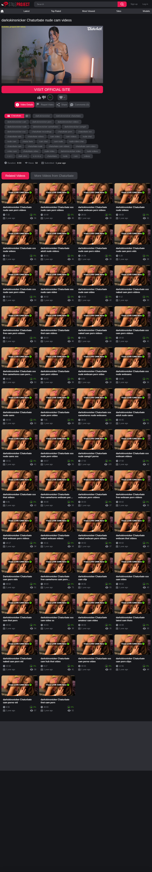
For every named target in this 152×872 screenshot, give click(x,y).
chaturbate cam (14, 146)
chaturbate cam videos (59, 146)
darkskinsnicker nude (17, 127)
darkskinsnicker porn (42, 122)
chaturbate (52, 156)
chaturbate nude (35, 146)
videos (87, 156)
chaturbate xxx (85, 132)
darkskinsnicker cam (16, 122)
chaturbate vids (14, 136)
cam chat (43, 141)
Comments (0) (82, 104)
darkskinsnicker (42, 116)
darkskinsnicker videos (68, 122)
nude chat (87, 136)
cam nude (58, 141)
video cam (12, 151)
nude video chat (76, 141)
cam (76, 156)
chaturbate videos (36, 136)
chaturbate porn (65, 132)
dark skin (23, 156)
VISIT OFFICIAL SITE (52, 89)
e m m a (37, 156)
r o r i (9, 156)
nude (65, 156)
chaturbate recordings (42, 132)
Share (64, 104)
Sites (118, 11)
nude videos (92, 151)
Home (2, 11)
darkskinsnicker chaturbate (68, 116)
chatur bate (28, 141)
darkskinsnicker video (71, 151)
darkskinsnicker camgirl (75, 127)
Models (146, 11)
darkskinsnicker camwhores (45, 127)
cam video (55, 136)
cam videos (71, 136)
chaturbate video (30, 151)
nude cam (11, 141)
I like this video (39, 97)
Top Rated (56, 11)
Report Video (47, 104)
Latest (27, 11)
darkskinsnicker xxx (16, 132)
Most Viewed (88, 11)
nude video (49, 151)
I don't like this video (44, 97)
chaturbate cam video (85, 146)
